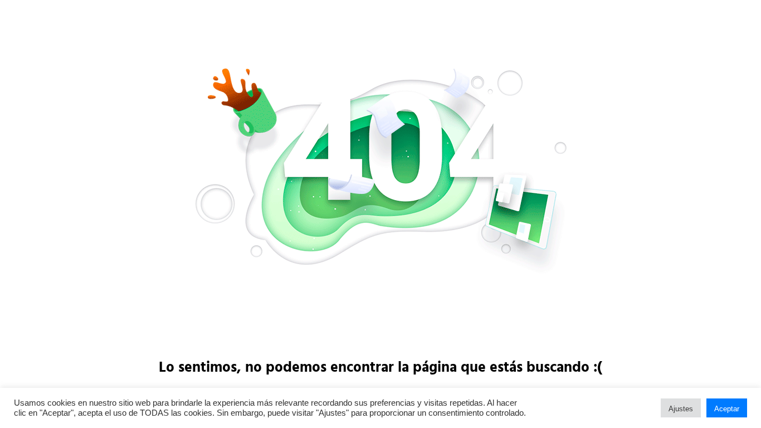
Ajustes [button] (681, 409)
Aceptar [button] (726, 409)
